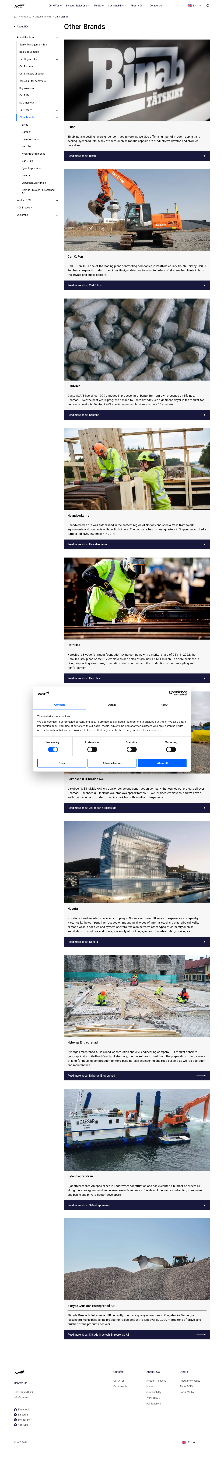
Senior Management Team (34, 44)
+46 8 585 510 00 (23, 1391)
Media (149, 1386)
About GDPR (186, 1386)
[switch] (92, 749)
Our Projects (120, 1386)
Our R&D (24, 95)
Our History (25, 110)
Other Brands (26, 117)
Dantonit (26, 131)
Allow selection (112, 763)
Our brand (22, 215)
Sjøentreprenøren (31, 168)
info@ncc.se (21, 1397)
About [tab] (164, 704)
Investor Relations (156, 1380)
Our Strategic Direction (31, 73)
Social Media (187, 1392)
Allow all (162, 763)
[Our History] (57, 110)
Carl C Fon (27, 160)
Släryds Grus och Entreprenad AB (38, 191)
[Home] (15, 16)
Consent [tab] (59, 704)
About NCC (26, 17)
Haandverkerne (30, 139)
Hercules (26, 146)
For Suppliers (153, 1403)
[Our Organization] (57, 59)
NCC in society (25, 207)
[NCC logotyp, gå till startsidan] (62, 1372)
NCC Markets (26, 102)
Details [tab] (112, 704)
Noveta (26, 175)
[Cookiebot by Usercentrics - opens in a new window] (171, 693)
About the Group (43, 17)
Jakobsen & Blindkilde (34, 182)
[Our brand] (57, 215)
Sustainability (153, 1392)
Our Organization (28, 59)
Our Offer (118, 1380)
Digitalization (26, 88)
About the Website (190, 1380)
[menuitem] (55, 5)
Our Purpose (26, 66)
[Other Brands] (57, 117)
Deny (62, 763)
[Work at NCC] (57, 200)
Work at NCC (24, 200)
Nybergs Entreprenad (33, 153)
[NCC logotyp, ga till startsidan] (19, 5)
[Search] (208, 5)
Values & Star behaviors (32, 81)
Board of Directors (29, 51)
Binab (25, 124)
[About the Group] (57, 37)
